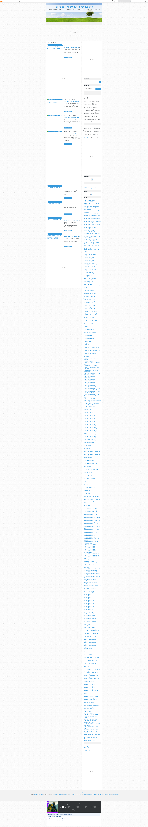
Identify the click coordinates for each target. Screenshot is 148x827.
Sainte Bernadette (87, 711)
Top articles (66, 794)
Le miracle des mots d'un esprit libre (91, 331)
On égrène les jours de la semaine (91, 636)
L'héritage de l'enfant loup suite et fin (92, 576)
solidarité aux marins (62, 99)
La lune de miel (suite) (88, 307)
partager (70, 810)
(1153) (86, 752)
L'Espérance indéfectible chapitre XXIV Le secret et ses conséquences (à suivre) (92, 501)
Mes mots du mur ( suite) (89, 598)
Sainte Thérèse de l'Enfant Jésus (90, 719)
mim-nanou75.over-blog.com (38, 794)
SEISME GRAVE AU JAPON (89, 722)
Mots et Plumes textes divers (90, 627)
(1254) (87, 750)
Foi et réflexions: (87, 277)
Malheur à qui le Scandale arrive (90, 579)
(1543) (86, 747)
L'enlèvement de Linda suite (90, 334)
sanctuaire (60, 201)
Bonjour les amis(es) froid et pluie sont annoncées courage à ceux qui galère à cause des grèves (92, 215)
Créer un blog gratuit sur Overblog (57, 794)
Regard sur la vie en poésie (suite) (91, 690)
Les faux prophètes (88, 401)
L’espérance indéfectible (89, 442)
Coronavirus (51, 234)
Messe (52, 99)
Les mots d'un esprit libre (89, 406)
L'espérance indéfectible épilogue (91, 510)
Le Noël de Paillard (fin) (89, 337)
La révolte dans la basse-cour (90, 319)
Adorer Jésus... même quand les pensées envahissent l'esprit (78, 117)
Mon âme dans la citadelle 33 (90, 621)
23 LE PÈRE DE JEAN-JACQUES (90, 200)
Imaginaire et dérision (88, 284)
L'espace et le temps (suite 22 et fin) (91, 441)
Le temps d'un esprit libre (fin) (90, 562)
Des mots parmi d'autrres (89, 263)
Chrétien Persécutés (58, 185)
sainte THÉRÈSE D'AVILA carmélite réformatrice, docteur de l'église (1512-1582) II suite (92, 716)
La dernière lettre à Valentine (90, 304)
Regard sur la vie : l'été (88, 695)
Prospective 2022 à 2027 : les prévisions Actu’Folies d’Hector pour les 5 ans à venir (92, 660)
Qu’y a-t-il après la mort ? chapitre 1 (91, 672)
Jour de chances (87, 295)
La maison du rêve (88, 310)
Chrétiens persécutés (53, 131)
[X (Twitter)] (114, 1)
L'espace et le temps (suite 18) (90, 434)
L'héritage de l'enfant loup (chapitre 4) (92, 570)
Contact (54, 23)
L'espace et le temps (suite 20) (90, 437)
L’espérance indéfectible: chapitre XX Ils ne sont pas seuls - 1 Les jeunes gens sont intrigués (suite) (92, 496)
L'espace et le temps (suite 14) (90, 427)
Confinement (51, 185)
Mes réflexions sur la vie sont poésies (92, 617)
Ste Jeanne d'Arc (52, 201)
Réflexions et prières (88, 674)
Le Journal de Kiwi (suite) (89, 329)
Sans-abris (58, 218)
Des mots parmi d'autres (89, 257)
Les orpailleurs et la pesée (89, 407)
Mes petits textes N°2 (88, 612)
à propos (77, 810)
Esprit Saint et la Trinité (89, 274)
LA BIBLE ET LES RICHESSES (89, 299)
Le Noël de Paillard (88, 335)
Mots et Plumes (87, 623)
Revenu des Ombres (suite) (89, 708)
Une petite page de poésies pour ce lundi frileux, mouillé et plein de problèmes (91, 731)
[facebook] (112, 1)
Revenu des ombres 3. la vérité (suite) (92, 705)
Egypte (58, 131)
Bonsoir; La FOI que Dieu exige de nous (92, 236)
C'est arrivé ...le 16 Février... (89, 237)
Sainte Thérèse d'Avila (88, 713)
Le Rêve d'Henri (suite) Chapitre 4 (91, 365)
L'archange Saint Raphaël (89, 317)
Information (51, 45)
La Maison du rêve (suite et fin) (90, 311)
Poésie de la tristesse (88, 654)
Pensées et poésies (88, 648)
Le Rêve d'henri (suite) (88, 361)
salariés (60, 234)
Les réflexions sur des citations (90, 544)
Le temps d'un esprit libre (89, 546)
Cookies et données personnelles (105, 794)
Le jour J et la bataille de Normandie (91, 328)
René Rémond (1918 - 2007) (89, 701)
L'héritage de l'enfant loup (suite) (91, 571)
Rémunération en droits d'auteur (88, 794)
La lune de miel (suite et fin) (89, 308)
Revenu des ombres (88, 704)
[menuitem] (48, 23)
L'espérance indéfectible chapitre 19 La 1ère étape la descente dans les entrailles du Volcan (92, 456)
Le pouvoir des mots (94, 188)
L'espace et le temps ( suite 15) (90, 428)
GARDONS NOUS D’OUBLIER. (90, 278)
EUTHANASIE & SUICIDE (89, 275)
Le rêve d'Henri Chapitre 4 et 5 (90, 353)
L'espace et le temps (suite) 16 (90, 430)
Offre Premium (96, 794)
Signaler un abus (75, 794)
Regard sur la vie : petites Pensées (91, 696)
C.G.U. (80, 794)
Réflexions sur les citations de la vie (91, 678)
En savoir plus (68, 57)
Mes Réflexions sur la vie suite (90, 618)
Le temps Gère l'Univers (89, 564)
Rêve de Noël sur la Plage (89, 702)
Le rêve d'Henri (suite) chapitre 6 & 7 (91, 367)
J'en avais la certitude (88, 289)
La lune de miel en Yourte (89, 305)
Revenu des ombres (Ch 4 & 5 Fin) (91, 707)
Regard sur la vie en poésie (89, 684)
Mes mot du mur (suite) (89, 592)
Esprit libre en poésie (88, 271)
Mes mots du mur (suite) (89, 600)
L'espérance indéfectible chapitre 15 (91, 450)
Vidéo (50, 99)
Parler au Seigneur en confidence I (91, 638)
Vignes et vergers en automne (90, 737)
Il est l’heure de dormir (88, 283)
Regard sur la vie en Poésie (89, 683)
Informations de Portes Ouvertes (71, 133)
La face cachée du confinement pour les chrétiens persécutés (78, 188)
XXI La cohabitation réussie (89, 740)
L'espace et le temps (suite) (89, 410)
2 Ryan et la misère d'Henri (89, 201)
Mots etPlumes (87, 626)
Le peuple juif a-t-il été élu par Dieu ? (91, 343)
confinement (59, 45)
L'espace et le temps (88, 409)
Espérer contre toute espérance (90, 269)
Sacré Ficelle (86, 710)
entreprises (56, 234)
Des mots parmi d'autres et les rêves (92, 261)
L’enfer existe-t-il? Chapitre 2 (90, 332)
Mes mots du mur (87, 594)
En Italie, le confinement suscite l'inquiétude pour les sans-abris (79, 220)
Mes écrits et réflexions (89, 591)
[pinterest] (116, 1)
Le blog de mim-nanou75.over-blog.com (74, 7)
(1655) (87, 746)
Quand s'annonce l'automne (90, 663)
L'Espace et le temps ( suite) (89, 412)
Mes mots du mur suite (89, 607)
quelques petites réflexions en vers (91, 668)
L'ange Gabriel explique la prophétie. (91, 313)
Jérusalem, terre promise (89, 290)
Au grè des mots (87, 209)
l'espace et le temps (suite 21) (90, 439)
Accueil (48, 23)
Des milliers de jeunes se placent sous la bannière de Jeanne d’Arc (79, 204)
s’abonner (63, 810)
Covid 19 (55, 45)
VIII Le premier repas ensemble (90, 738)
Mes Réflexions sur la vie (89, 613)
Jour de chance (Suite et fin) (89, 296)
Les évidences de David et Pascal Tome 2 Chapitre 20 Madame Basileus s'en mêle (92, 396)
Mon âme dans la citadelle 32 (90, 620)
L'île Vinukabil (86, 577)
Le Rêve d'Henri (87, 346)
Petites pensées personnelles (90, 653)
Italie (50, 218)
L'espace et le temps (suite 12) (90, 425)
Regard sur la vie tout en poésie (90, 699)
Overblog (81, 792)
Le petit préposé (87, 341)
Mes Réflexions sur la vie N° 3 (90, 615)
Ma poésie (86, 580)
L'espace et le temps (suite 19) (90, 436)
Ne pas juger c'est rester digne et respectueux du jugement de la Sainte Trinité (92, 630)
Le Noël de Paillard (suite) (89, 340)
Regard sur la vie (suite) (89, 698)
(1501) (87, 749)
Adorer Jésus (51, 115)
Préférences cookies (115, 794)
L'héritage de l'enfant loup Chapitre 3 (92, 568)
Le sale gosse (86, 368)
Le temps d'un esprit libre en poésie (91, 553)
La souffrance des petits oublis (90, 320)
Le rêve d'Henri (87, 344)
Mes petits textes (87, 610)
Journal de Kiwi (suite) (88, 298)
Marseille (55, 99)
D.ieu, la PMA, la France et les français (92, 265)
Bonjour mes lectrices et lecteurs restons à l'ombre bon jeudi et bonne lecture (92, 233)
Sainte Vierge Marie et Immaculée (91, 720)
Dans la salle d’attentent (89, 252)
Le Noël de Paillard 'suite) (89, 338)
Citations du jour (87, 248)
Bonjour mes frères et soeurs (90, 227)
